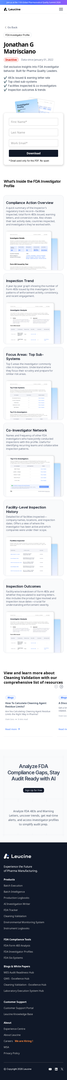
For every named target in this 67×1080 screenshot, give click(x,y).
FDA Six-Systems (13, 957)
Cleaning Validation (15, 916)
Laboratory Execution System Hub (24, 991)
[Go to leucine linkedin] (56, 1069)
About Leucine (12, 1035)
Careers (18, 1041)
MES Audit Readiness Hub (19, 972)
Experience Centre (14, 1029)
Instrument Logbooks (16, 928)
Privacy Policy (12, 1053)
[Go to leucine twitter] (62, 1069)
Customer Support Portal (19, 1008)
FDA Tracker (11, 910)
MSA (6, 1047)
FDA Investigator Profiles (18, 951)
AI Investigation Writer (17, 904)
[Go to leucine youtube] (50, 1069)
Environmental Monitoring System (24, 922)
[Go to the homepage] (20, 856)
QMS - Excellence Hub (16, 978)
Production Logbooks (16, 898)
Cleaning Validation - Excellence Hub (25, 984)
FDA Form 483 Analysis (17, 945)
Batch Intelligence (14, 891)
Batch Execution (13, 885)
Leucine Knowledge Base (18, 1014)
